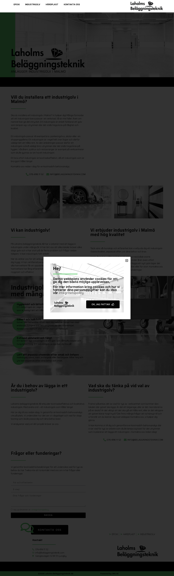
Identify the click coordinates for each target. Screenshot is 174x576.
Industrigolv (32, 4)
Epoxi (17, 4)
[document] (87, 288)
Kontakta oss (72, 4)
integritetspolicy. (71, 293)
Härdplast (52, 4)
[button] (127, 260)
